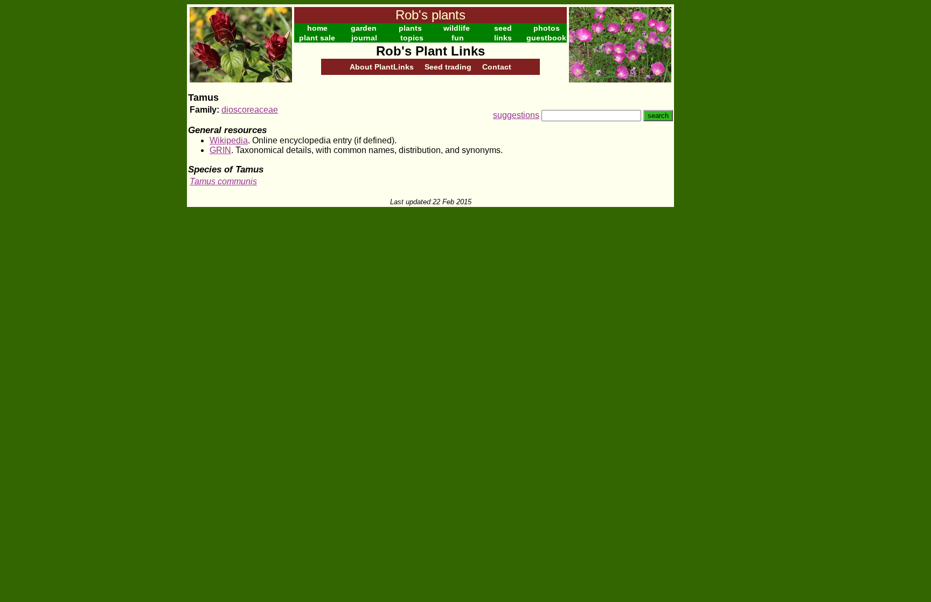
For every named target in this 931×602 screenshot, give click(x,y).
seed (503, 28)
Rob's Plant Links (430, 51)
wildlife (456, 28)
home (317, 28)
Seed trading (448, 67)
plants (410, 28)
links (503, 37)
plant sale (317, 37)
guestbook (546, 37)
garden (364, 28)
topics (411, 37)
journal (364, 37)
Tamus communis (223, 181)
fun (457, 37)
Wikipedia (229, 140)
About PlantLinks (382, 67)
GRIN (220, 150)
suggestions (516, 115)
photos (546, 28)
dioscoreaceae (249, 109)
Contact (496, 67)
